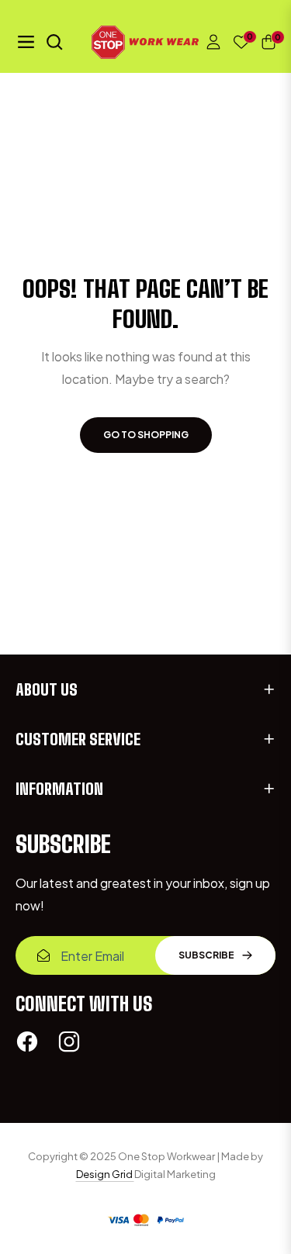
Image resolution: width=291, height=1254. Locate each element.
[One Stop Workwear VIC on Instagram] (69, 1041)
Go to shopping (146, 434)
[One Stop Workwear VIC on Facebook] (27, 1041)
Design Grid (105, 1174)
